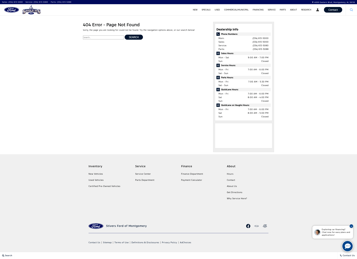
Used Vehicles (96, 180)
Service (272, 9)
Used (217, 9)
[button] (351, 9)
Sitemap (107, 242)
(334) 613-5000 (261, 38)
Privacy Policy (169, 242)
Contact (231, 180)
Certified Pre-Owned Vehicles (104, 186)
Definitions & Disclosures (145, 242)
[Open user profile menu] (317, 9)
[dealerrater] (264, 226)
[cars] (256, 226)
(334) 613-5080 (261, 45)
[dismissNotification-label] (351, 226)
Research (306, 10)
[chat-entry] (347, 246)
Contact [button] (333, 9)
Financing (258, 9)
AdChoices (185, 242)
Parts (283, 9)
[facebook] (248, 226)
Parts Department (144, 180)
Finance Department (192, 174)
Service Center (143, 174)
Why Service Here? (237, 198)
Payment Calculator (191, 180)
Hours (230, 174)
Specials (206, 9)
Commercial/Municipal (236, 9)
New (195, 9)
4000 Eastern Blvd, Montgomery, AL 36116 (334, 2)
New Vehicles (96, 174)
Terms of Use (121, 242)
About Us (232, 186)
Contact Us (94, 242)
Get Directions (234, 192)
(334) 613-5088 (261, 49)
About (293, 9)
